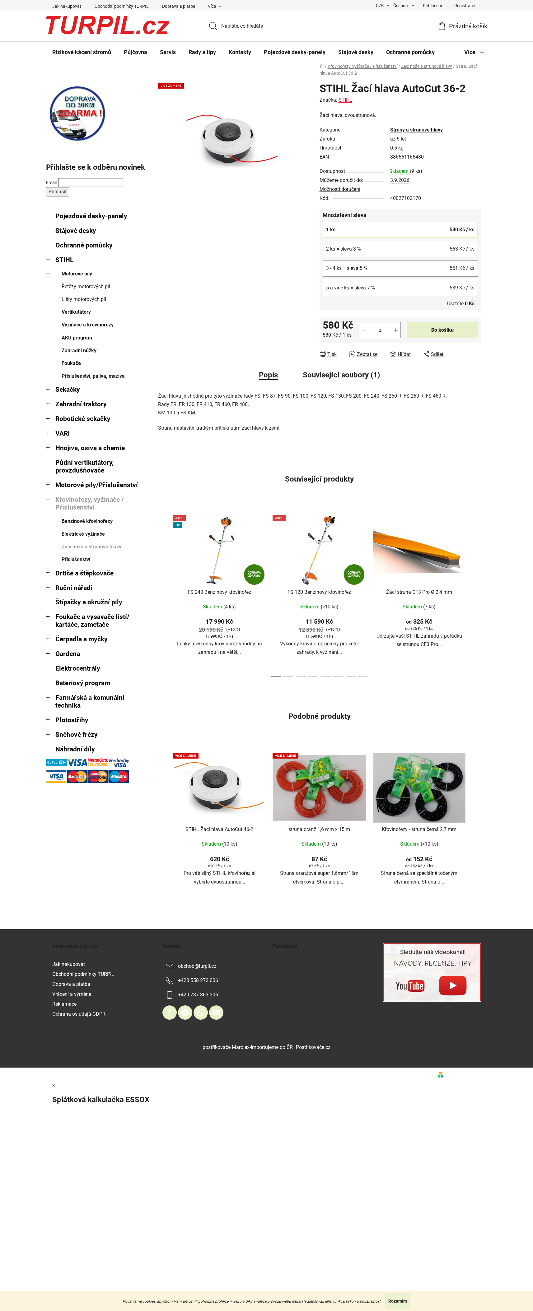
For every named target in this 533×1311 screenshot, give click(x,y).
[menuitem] (81, 52)
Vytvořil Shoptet (463, 1075)
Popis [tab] (268, 375)
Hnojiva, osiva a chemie (90, 448)
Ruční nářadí (73, 588)
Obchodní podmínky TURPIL (122, 6)
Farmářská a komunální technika (89, 701)
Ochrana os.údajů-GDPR (78, 1014)
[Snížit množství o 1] (364, 330)
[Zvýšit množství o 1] (395, 330)
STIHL (64, 260)
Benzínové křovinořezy (87, 521)
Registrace (464, 5)
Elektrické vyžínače (83, 534)
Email (51, 182)
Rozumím (397, 1301)
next (476, 594)
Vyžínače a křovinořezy (88, 325)
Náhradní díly (75, 749)
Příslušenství (76, 559)
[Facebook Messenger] (185, 1012)
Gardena (67, 654)
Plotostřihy (71, 720)
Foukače (71, 363)
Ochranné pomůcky (84, 245)
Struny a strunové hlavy (416, 130)
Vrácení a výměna (71, 994)
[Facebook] (169, 1012)
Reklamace (64, 1004)
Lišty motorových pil (84, 299)
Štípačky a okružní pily (88, 602)
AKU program (77, 338)
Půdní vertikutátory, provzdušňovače (84, 466)
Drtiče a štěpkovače (84, 573)
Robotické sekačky (82, 418)
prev (163, 594)
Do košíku (442, 330)
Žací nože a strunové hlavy (91, 547)
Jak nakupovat (66, 6)
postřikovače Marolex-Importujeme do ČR (248, 1047)
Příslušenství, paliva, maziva (93, 376)
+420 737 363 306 (198, 995)
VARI (62, 433)
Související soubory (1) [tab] (341, 375)
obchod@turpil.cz (197, 966)
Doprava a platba (178, 6)
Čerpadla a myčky (81, 639)
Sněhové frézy (76, 734)
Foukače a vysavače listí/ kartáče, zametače (92, 620)
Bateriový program (82, 683)
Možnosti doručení (340, 189)
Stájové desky (75, 230)
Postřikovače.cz (313, 1047)
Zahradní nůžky (79, 350)
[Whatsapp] (201, 1012)
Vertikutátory (76, 312)
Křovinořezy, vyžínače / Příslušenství (89, 503)
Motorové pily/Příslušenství (96, 485)
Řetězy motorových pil (86, 286)
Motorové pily (77, 274)
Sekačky (67, 389)
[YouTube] (216, 1012)
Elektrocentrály (77, 668)
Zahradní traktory (81, 404)
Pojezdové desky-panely (91, 216)
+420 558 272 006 (198, 980)
